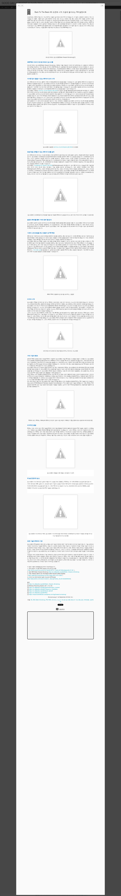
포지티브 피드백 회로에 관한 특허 (63, 147)
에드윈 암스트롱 (66, 600)
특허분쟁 (86, 600)
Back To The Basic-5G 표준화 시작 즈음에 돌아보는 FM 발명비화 (60, 12)
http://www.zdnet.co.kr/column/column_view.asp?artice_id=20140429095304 (49, 579)
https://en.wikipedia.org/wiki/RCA (38, 592)
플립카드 (7, 7)
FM (47, 600)
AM (34, 600)
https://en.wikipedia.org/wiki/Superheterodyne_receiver (44, 587)
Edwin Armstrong (40, 600)
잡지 (12, 7)
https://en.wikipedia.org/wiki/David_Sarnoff (41, 591)
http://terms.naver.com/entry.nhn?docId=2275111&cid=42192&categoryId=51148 (50, 570)
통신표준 (80, 600)
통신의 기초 (74, 600)
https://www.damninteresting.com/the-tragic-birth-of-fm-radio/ (45, 575)
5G (31, 600)
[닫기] (102, 5)
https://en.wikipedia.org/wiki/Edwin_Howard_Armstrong (64, 572)
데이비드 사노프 (56, 600)
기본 (2, 7)
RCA (49, 600)
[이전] (22, 5)
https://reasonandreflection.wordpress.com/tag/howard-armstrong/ (47, 594)
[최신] (18, 5)
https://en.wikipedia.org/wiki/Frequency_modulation (43, 589)
